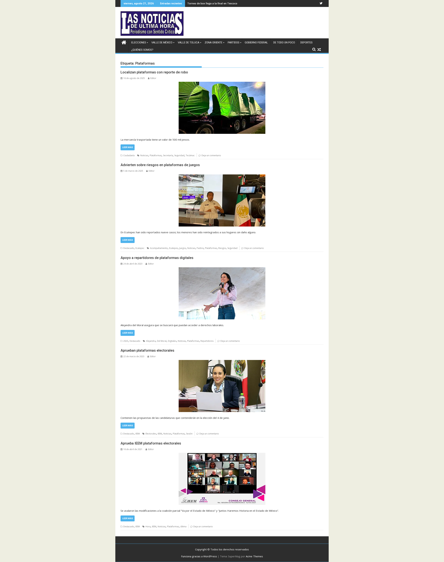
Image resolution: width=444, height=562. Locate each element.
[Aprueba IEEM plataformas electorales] (222, 479)
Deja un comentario (211, 155)
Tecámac (190, 155)
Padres (200, 248)
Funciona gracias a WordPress (199, 556)
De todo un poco (284, 42)
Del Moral (161, 340)
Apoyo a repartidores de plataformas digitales (157, 258)
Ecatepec (139, 248)
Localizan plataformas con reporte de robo (154, 72)
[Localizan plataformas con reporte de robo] (222, 108)
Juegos (182, 248)
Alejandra (151, 340)
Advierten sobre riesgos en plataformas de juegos (160, 165)
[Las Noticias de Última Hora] (124, 41)
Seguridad (179, 155)
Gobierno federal (256, 42)
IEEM (137, 433)
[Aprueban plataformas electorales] (222, 386)
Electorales (151, 433)
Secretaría (168, 155)
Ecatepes (173, 248)
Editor (153, 78)
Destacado (128, 248)
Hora (148, 526)
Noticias (144, 155)
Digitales (172, 340)
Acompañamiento (159, 248)
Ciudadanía (129, 155)
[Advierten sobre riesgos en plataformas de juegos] (222, 200)
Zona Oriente (213, 42)
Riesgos (222, 248)
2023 (125, 340)
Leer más (127, 147)
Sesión (189, 433)
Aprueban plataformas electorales (147, 350)
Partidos (233, 42)
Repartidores (207, 340)
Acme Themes (254, 556)
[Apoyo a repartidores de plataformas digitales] (222, 293)
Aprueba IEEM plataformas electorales (151, 443)
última (183, 526)
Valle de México (161, 42)
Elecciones (138, 42)
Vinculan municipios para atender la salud (213, 3)
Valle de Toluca (188, 42)
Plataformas (156, 155)
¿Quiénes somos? (142, 49)
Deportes (306, 42)
